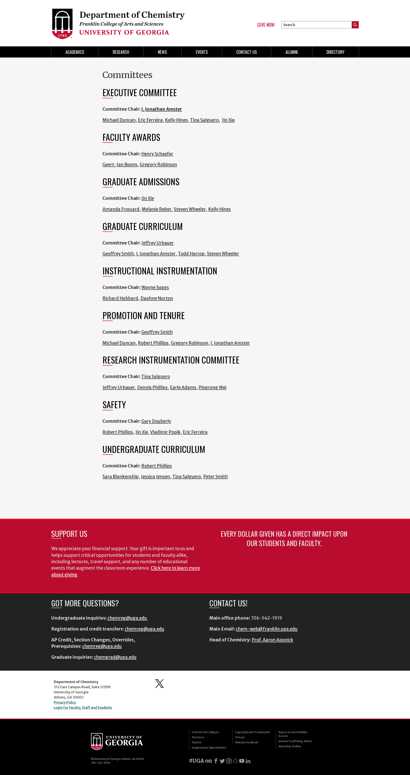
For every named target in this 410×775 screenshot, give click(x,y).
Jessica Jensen (155, 476)
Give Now (266, 25)
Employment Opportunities (209, 747)
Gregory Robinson (158, 164)
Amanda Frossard (120, 209)
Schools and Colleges (205, 732)
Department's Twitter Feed (159, 683)
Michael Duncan (119, 120)
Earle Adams (183, 387)
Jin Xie (141, 432)
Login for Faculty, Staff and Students (83, 707)
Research (121, 52)
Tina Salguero (204, 120)
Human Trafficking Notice (295, 741)
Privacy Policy (65, 702)
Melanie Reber (156, 209)
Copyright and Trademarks (252, 732)
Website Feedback (246, 742)
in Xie (229, 120)
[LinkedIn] (248, 760)
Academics (75, 52)
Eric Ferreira (150, 120)
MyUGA (196, 742)
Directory (335, 52)
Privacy (240, 737)
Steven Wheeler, (190, 209)
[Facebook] (215, 760)
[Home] (126, 21)
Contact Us (246, 52)
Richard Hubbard (120, 298)
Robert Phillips (153, 343)
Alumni (292, 52)
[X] (222, 760)
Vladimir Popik (165, 432)
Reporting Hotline (289, 746)
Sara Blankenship (120, 476)
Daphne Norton (157, 298)
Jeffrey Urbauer (157, 243)
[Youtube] (241, 760)
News (162, 52)
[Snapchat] (235, 760)
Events (202, 52)
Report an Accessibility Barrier (292, 734)
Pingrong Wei (212, 387)
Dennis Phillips (152, 387)
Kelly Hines (219, 209)
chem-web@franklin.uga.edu (266, 629)
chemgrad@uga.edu (115, 657)
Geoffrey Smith (118, 253)
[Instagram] (228, 760)
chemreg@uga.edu (127, 618)
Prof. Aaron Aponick (272, 640)
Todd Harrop (191, 253)
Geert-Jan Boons (119, 164)
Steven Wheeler (223, 253)
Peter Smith (215, 476)
